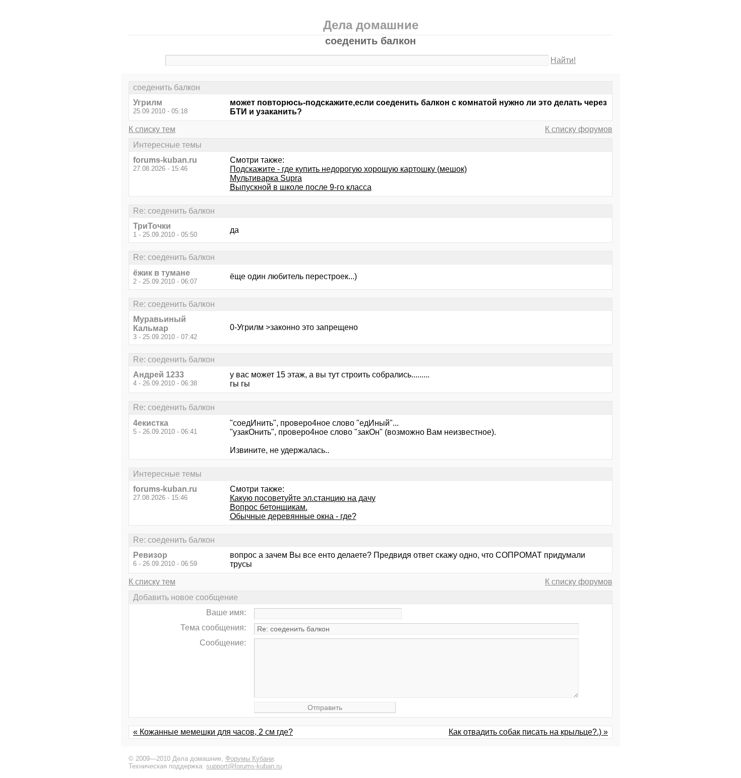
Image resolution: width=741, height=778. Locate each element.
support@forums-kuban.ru (244, 766)
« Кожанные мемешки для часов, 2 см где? (213, 732)
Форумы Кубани (249, 758)
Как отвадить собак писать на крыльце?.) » (528, 732)
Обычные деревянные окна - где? (293, 516)
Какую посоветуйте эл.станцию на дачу (303, 498)
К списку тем (152, 129)
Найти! (563, 60)
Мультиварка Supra (266, 178)
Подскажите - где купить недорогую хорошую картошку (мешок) (348, 169)
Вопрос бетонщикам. (268, 507)
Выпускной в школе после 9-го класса (301, 187)
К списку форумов (578, 129)
